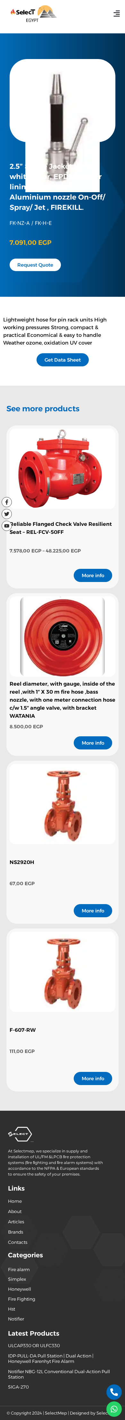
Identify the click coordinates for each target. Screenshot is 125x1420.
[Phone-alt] (114, 1392)
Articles (16, 1222)
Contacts (17, 1242)
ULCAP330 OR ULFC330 (34, 1345)
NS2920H (22, 862)
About (14, 1211)
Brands (15, 1232)
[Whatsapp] (114, 1409)
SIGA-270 (18, 1387)
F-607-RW (23, 1030)
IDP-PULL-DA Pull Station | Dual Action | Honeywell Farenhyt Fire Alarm (51, 1358)
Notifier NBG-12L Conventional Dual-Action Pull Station (59, 1374)
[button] (116, 13)
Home (15, 1201)
